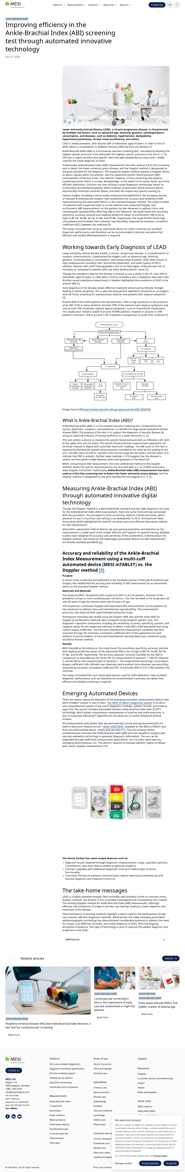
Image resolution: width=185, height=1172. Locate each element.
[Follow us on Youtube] (19, 1116)
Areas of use (101, 1058)
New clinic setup (102, 1152)
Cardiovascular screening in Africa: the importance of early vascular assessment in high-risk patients (114, 1004)
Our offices (11, 1108)
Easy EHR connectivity (61, 1082)
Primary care (100, 1087)
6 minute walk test (59, 1133)
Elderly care (100, 1119)
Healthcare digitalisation (106, 1157)
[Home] (15, 5)
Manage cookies (123, 1163)
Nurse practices (102, 1092)
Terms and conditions (102, 1167)
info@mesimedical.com (17, 1092)
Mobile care (100, 1147)
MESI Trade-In (145, 1106)
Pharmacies (100, 1124)
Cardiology (99, 1115)
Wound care (100, 1096)
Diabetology (100, 1101)
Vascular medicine (103, 1110)
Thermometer (57, 1138)
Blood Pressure (147, 993)
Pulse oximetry (57, 1115)
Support (142, 1058)
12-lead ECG (56, 1106)
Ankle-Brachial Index (17, 19)
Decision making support (62, 1073)
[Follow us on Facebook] (7, 1116)
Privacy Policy (160, 1155)
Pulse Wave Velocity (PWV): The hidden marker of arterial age (158, 1005)
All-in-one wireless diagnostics (65, 1064)
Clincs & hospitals (103, 1068)
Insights (142, 1073)
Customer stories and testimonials (155, 1078)
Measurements (75, 4)
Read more (15, 1035)
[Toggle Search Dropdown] (177, 5)
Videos (141, 1083)
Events (141, 1087)
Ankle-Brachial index (60, 1101)
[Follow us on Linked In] (13, 1116)
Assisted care (100, 1073)
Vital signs (55, 1142)
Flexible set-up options (61, 1077)
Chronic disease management (109, 1138)
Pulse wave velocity (59, 1124)
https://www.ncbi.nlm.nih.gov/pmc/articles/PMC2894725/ (117, 409)
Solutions (93, 4)
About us (124, 4)
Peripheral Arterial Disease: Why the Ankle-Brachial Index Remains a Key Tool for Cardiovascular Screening (48, 1025)
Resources (108, 4)
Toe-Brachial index (59, 1129)
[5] (100, 542)
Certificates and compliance (64, 1087)
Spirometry (55, 1110)
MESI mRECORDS (113, 726)
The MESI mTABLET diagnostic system (129, 702)
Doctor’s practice (102, 1064)
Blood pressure (57, 1119)
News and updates (147, 1092)
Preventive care (101, 1143)
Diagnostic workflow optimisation (67, 1068)
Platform (57, 4)
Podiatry (98, 1106)
